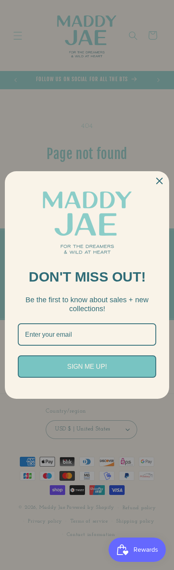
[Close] (159, 181)
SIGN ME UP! (87, 366)
